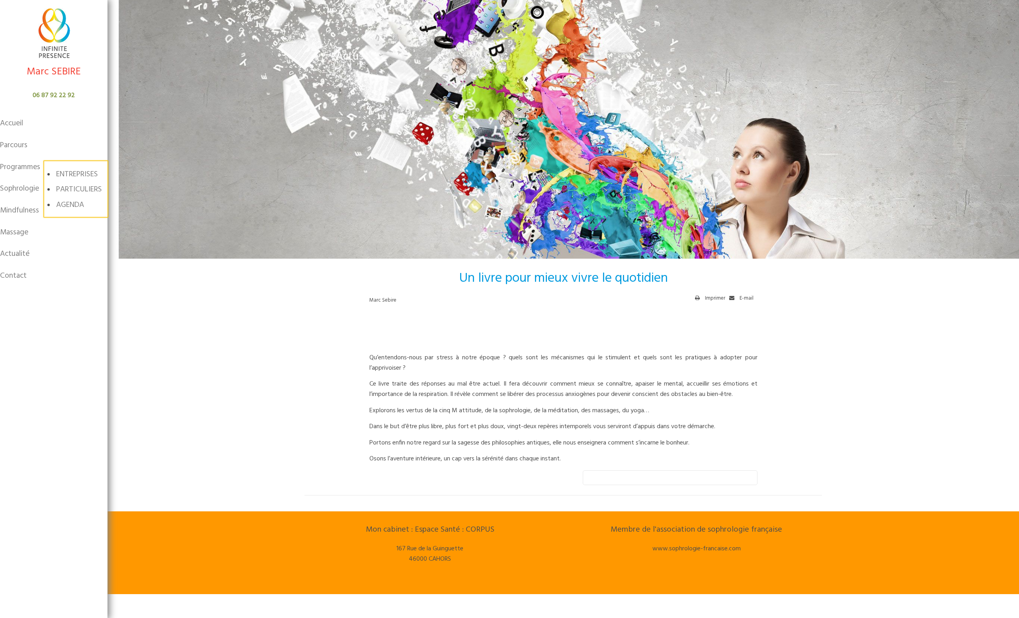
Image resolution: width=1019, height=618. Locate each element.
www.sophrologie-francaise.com (696, 549)
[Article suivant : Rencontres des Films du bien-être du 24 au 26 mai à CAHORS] (670, 477)
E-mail (746, 298)
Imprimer (714, 298)
